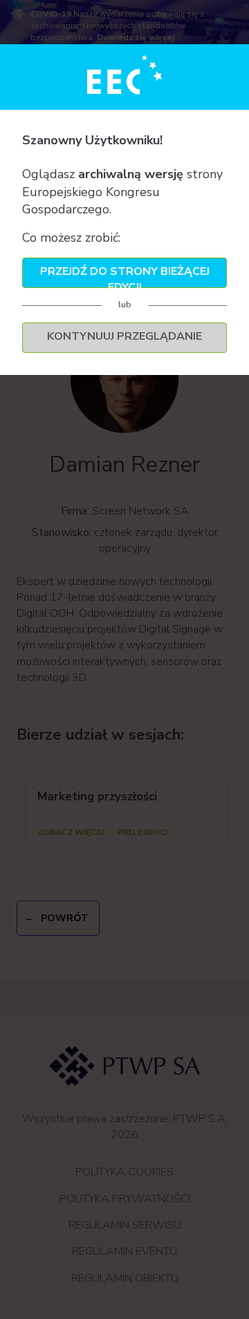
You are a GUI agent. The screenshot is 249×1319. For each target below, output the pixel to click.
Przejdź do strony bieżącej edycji (125, 276)
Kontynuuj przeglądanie (124, 336)
